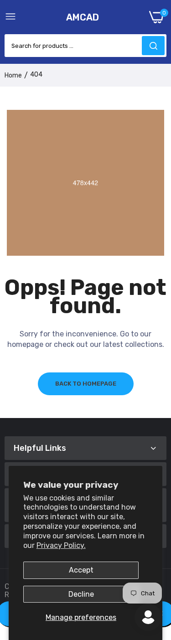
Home (13, 75)
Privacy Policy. (61, 545)
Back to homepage (85, 383)
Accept (81, 570)
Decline (81, 594)
